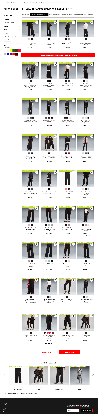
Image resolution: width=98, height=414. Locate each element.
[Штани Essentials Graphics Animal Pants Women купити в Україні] (67, 250)
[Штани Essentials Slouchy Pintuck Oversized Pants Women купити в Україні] (85, 70)
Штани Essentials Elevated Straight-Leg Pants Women (49, 229)
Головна (8, 2)
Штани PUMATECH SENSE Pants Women (85, 156)
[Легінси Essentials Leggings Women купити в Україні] (85, 322)
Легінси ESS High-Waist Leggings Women (30, 336)
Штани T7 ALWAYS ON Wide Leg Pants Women (67, 84)
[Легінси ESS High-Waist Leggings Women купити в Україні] (30, 322)
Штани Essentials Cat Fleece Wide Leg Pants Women (30, 43)
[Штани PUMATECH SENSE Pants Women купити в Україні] (85, 142)
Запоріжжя (26, 393)
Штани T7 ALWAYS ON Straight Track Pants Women (49, 337)
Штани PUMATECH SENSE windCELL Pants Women (30, 265)
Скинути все (7, 47)
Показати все (69, 352)
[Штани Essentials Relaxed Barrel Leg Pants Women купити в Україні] (49, 178)
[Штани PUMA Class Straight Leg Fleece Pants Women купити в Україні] (67, 106)
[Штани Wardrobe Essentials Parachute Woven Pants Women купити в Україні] (30, 286)
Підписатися (86, 410)
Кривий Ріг (36, 393)
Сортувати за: (25, 14)
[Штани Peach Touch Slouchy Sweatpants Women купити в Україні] (85, 214)
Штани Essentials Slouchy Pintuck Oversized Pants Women (85, 85)
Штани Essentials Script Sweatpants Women (67, 156)
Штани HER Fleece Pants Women (49, 121)
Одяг (20, 2)
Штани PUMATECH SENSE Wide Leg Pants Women (49, 43)
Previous (42, 333)
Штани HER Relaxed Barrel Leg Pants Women (30, 192)
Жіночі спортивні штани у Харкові (32, 2)
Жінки (14, 2)
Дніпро (18, 393)
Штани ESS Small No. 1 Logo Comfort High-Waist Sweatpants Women (49, 157)
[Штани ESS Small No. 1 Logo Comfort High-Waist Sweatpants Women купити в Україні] (49, 142)
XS (8, 36)
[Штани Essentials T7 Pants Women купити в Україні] (67, 178)
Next (55, 333)
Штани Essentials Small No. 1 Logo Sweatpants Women (86, 301)
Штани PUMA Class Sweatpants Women (67, 228)
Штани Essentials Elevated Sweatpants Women (85, 121)
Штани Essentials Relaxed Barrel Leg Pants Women (49, 192)
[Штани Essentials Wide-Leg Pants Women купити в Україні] (30, 214)
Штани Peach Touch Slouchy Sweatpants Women (86, 229)
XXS (5, 36)
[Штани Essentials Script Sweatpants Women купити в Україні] (67, 142)
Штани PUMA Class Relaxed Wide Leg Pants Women (49, 85)
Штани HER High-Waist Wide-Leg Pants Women (49, 264)
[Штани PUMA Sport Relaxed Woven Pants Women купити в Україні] (85, 28)
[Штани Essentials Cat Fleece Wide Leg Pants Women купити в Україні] (30, 28)
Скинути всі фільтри (9, 22)
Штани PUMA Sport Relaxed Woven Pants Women (85, 43)
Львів (31, 393)
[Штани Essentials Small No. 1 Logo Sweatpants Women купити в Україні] (85, 286)
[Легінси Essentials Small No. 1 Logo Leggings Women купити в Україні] (49, 286)
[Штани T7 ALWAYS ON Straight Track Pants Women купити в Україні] (49, 322)
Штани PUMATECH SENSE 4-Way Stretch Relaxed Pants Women (30, 157)
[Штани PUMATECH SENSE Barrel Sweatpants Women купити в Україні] (30, 106)
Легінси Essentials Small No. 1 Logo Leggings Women (49, 301)
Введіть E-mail (70, 410)
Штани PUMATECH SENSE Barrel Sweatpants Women (30, 121)
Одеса (22, 393)
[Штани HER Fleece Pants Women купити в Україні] (49, 106)
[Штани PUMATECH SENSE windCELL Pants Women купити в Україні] (30, 250)
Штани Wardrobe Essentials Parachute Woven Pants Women (30, 301)
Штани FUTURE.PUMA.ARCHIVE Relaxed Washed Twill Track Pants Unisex (30, 85)
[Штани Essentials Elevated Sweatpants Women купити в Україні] (85, 106)
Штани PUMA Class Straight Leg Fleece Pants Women (67, 121)
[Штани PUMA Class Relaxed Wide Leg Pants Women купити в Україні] (49, 70)
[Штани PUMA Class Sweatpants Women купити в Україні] (67, 214)
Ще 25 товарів (46, 352)
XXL (9, 39)
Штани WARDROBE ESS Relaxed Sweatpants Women (67, 337)
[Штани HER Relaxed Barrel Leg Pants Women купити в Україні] (30, 178)
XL (5, 39)
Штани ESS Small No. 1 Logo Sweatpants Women (67, 300)
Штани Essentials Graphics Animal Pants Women (67, 265)
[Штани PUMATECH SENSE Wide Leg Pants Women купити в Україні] (49, 28)
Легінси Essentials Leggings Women (85, 336)
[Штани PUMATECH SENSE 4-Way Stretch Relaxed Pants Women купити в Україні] (30, 142)
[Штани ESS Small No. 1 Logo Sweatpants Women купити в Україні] (67, 286)
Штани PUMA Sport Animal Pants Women (67, 42)
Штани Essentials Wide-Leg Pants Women (30, 228)
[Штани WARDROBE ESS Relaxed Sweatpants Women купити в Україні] (67, 322)
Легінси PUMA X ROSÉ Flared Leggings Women (86, 264)
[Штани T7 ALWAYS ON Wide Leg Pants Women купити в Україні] (67, 70)
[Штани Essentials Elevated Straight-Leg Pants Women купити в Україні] (49, 214)
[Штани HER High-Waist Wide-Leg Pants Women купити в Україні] (49, 250)
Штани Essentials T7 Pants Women (67, 192)
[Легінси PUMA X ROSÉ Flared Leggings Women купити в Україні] (85, 250)
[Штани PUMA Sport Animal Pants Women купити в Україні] (67, 28)
